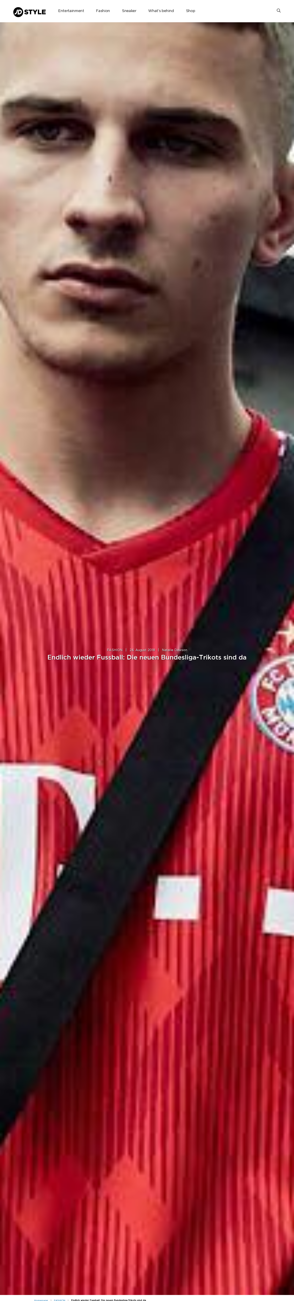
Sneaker (129, 11)
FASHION (115, 650)
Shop (190, 11)
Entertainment (71, 11)
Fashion (103, 11)
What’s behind (161, 11)
